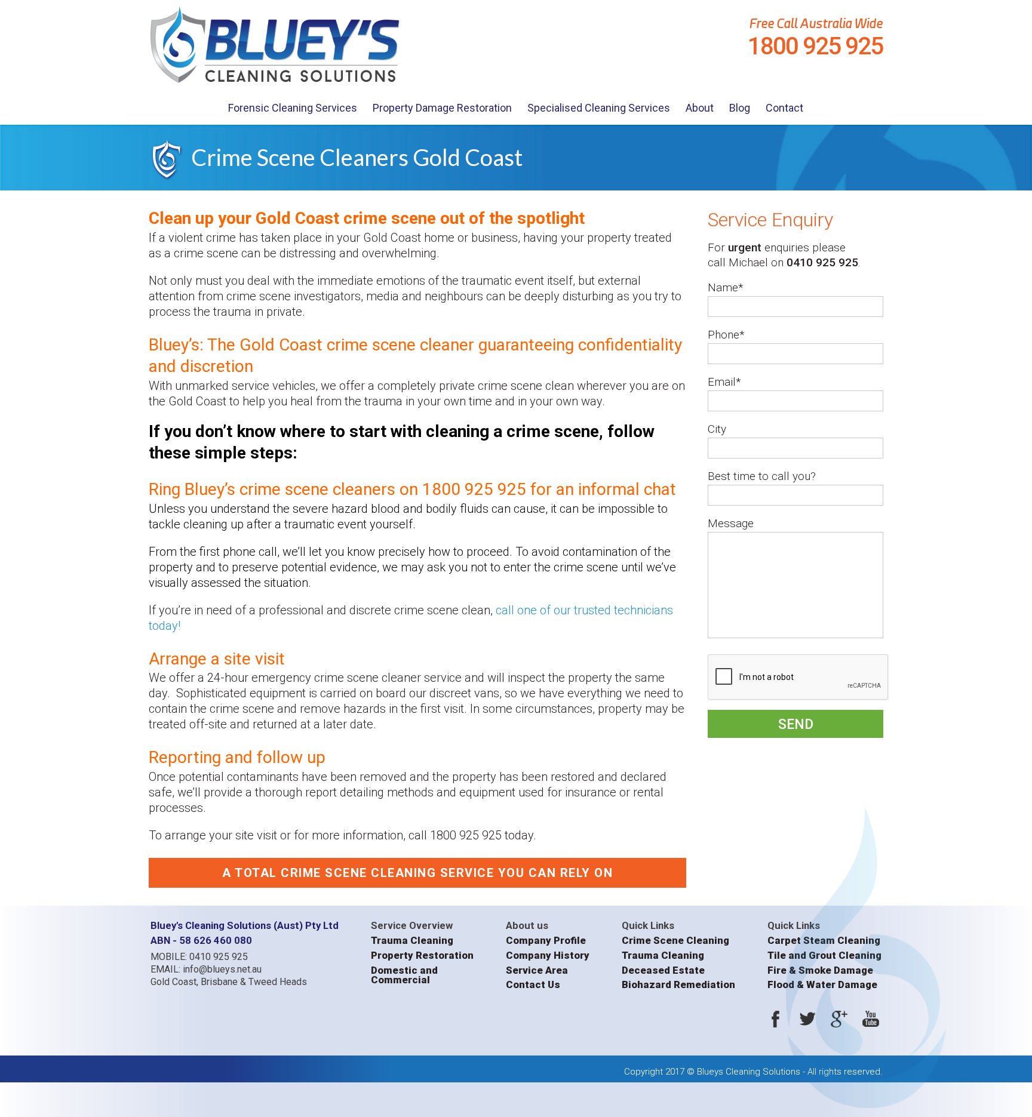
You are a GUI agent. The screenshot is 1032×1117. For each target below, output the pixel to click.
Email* (724, 381)
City (717, 429)
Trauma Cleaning (412, 941)
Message (731, 523)
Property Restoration (422, 955)
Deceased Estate (663, 970)
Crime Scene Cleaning (675, 941)
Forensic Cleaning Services (292, 107)
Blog (739, 107)
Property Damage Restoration (442, 107)
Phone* (726, 334)
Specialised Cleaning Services (598, 107)
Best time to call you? (762, 476)
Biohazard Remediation (678, 985)
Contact (784, 107)
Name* (726, 287)
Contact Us (533, 985)
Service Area (537, 970)
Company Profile (546, 941)
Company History (547, 955)
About (700, 107)
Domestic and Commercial (404, 975)
